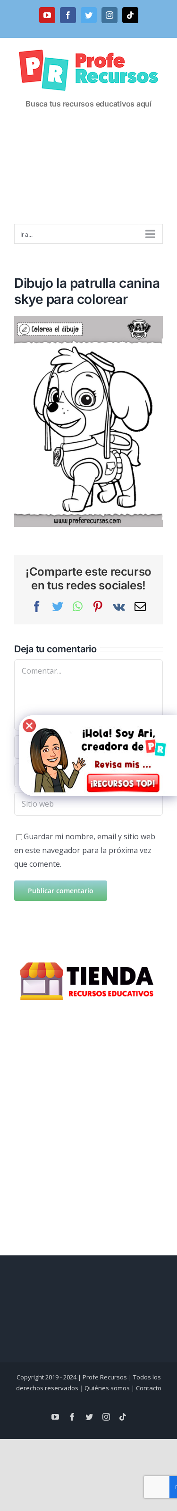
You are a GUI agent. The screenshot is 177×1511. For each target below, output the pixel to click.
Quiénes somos (107, 1388)
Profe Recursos (105, 1377)
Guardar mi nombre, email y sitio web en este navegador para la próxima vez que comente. (84, 850)
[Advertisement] (88, 170)
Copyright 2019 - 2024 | (50, 1377)
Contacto (148, 1388)
